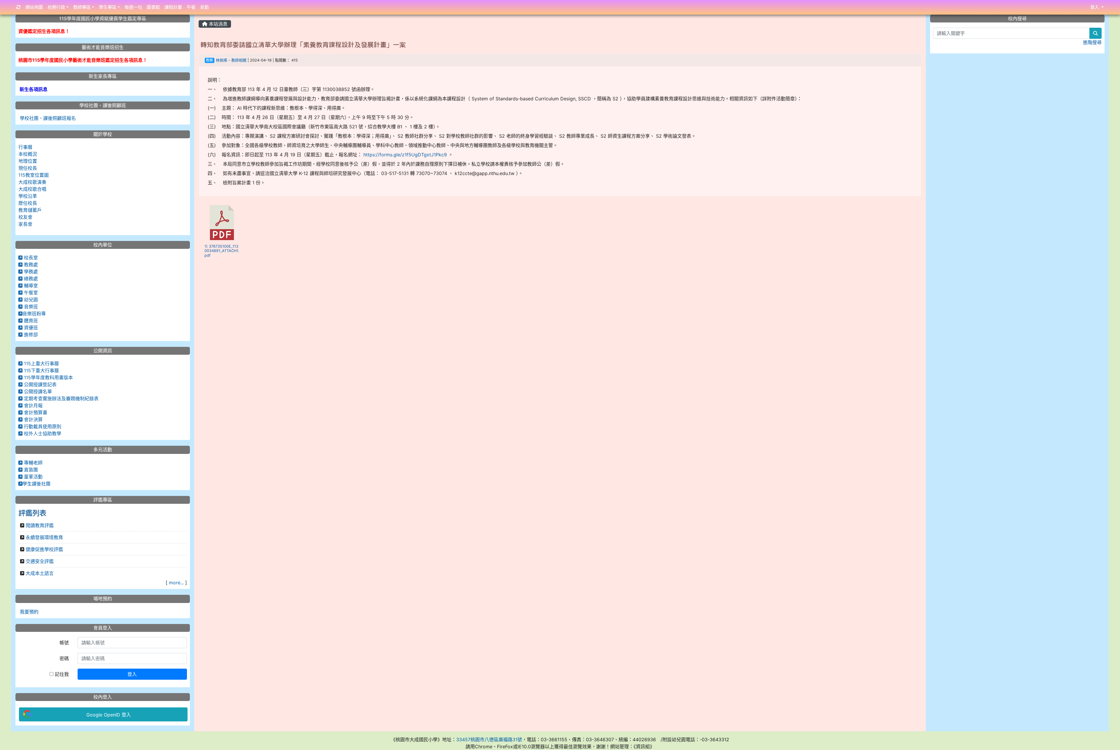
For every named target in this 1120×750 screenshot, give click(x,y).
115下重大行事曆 (40, 370)
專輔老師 (32, 463)
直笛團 (30, 470)
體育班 (30, 321)
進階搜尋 (1092, 42)
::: (200, 16)
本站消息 (217, 24)
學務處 (30, 272)
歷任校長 (27, 203)
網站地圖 (34, 7)
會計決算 (32, 419)
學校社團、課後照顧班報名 (47, 118)
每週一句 (133, 7)
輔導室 (30, 286)
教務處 (30, 265)
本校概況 (27, 154)
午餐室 (30, 293)
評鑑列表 (32, 513)
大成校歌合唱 (32, 189)
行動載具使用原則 (41, 426)
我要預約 (28, 612)
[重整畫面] (18, 7)
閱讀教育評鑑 (40, 525)
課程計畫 (173, 7)
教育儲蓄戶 (30, 210)
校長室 (30, 258)
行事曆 (25, 147)
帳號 (64, 643)
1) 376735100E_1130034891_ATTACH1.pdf (221, 251)
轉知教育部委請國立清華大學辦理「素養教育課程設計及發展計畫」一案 (303, 44)
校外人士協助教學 (41, 433)
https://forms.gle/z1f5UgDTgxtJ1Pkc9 (405, 155)
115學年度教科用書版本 (47, 377)
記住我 (61, 674)
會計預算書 (34, 412)
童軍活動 (32, 477)
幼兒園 (30, 300)
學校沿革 (27, 196)
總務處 (30, 279)
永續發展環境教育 (44, 537)
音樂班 (30, 307)
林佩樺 (221, 60)
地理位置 (27, 161)
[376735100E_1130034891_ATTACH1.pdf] (221, 222)
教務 (209, 60)
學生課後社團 (36, 484)
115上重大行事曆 (40, 363)
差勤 (204, 7)
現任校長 (27, 168)
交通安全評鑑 (40, 561)
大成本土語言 (40, 573)
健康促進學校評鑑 (44, 549)
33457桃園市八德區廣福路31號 (489, 739)
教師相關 (238, 60)
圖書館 (153, 7)
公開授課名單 (37, 391)
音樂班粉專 (34, 314)
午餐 (191, 7)
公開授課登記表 (39, 384)
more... (176, 582)
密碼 (64, 658)
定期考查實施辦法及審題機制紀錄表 (60, 398)
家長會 (25, 224)
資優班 (30, 328)
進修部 (30, 335)
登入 (132, 674)
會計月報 (32, 405)
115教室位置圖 (33, 175)
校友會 (25, 217)
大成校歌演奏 (32, 182)
